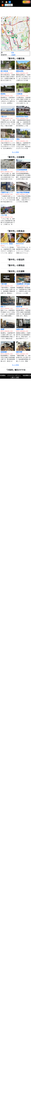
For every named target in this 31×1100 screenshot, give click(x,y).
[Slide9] (23, 13)
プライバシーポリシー (14, 375)
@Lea (17, 245)
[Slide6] (16, 13)
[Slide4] (12, 13)
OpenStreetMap (21, 50)
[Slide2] (8, 13)
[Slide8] (21, 13)
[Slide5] (14, 13)
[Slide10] (25, 13)
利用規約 (3, 375)
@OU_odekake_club (7, 73)
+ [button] (3, 19)
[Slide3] (10, 13)
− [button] (3, 21)
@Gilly (3, 245)
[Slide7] (19, 13)
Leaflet (14, 50)
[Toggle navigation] (2, 2)
